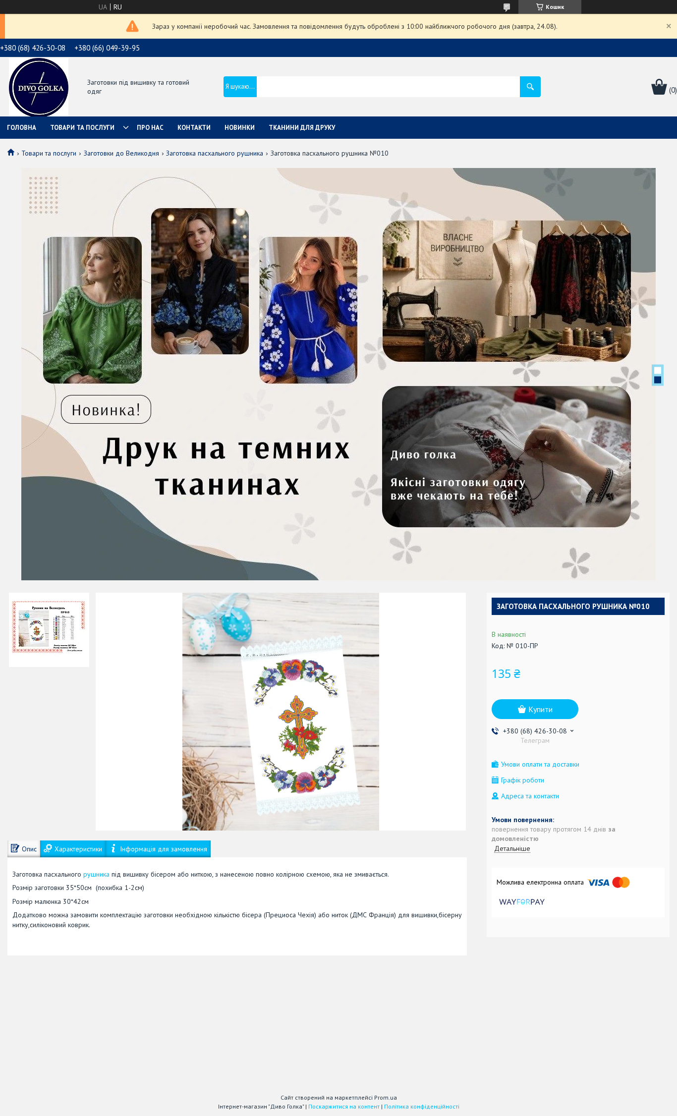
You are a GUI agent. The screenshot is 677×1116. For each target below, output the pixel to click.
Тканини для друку (302, 127)
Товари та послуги (82, 127)
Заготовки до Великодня (121, 153)
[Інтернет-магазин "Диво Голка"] (38, 87)
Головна (21, 127)
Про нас (150, 127)
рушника (96, 874)
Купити (540, 709)
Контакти (194, 127)
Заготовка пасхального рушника (214, 153)
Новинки (240, 127)
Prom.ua (385, 1097)
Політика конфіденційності (421, 1106)
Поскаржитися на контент (344, 1106)
